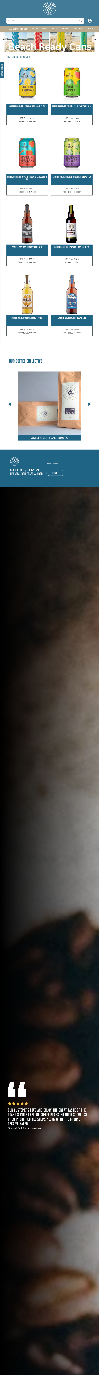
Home (8, 57)
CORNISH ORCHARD (21, 57)
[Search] (80, 21)
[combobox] (41, 21)
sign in (26, 121)
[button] (89, 404)
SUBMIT (55, 473)
